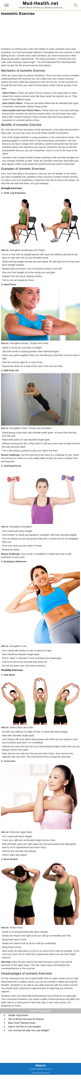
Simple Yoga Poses (18, 1015)
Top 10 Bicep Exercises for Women (26, 1019)
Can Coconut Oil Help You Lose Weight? (29, 1030)
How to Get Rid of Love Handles (24, 1026)
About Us (40, 1065)
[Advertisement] (40, 31)
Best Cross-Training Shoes (21, 1023)
